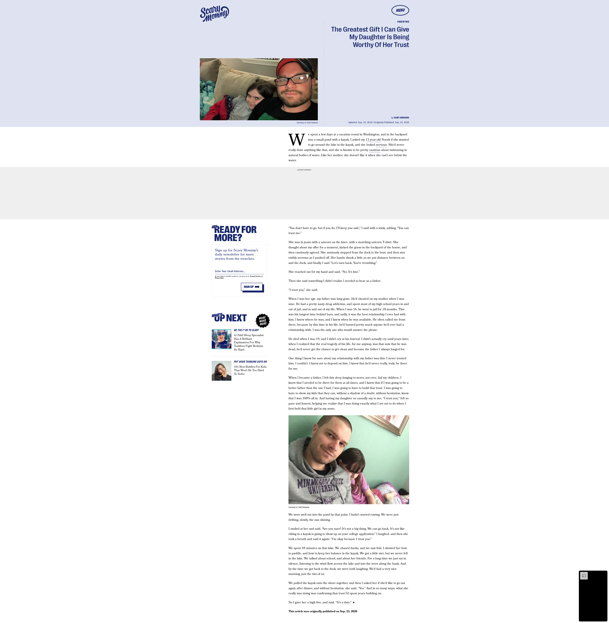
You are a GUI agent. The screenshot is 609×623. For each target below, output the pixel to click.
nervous (381, 145)
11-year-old (373, 140)
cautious (374, 150)
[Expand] (582, 573)
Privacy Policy (219, 278)
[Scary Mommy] (214, 13)
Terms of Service (255, 276)
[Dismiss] (603, 573)
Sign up (249, 287)
